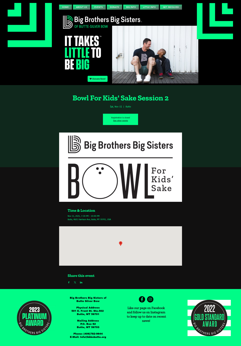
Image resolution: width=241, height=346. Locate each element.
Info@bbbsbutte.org (93, 337)
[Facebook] (142, 299)
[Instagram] (150, 299)
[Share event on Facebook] (69, 282)
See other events (120, 121)
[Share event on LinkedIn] (81, 282)
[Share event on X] (75, 282)
